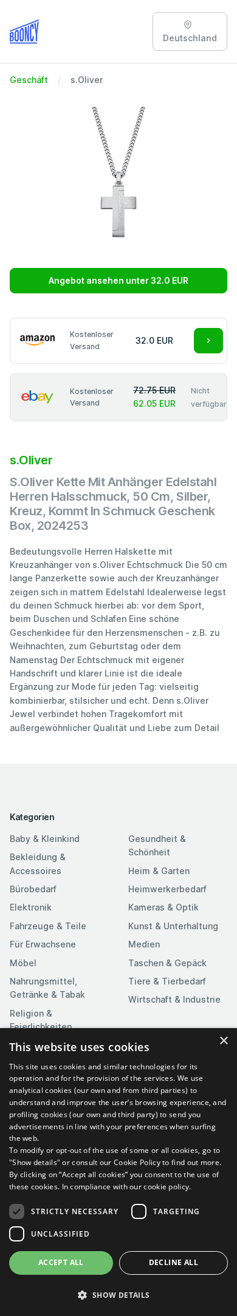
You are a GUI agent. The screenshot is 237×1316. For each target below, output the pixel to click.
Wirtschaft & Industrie (174, 999)
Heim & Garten (159, 871)
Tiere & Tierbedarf (167, 981)
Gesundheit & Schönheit (157, 845)
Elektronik (31, 907)
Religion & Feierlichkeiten (41, 1020)
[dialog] (118, 1172)
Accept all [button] (61, 1262)
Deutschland (190, 38)
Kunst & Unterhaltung (173, 926)
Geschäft (29, 80)
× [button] (223, 1041)
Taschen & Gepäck (167, 963)
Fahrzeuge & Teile (48, 926)
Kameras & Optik (163, 907)
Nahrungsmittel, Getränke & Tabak (47, 988)
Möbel (23, 963)
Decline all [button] (173, 1262)
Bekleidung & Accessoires (38, 863)
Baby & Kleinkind (45, 838)
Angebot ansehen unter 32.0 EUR (118, 280)
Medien (144, 944)
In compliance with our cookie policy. (126, 1186)
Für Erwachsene (43, 944)
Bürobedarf (33, 889)
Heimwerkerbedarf (167, 889)
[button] (118, 1295)
